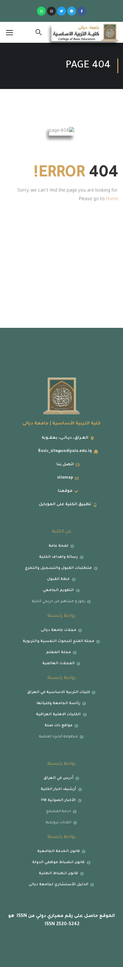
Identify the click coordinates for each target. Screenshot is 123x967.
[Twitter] (61, 11)
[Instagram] (51, 11)
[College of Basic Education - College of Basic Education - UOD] (85, 32)
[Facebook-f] (81, 11)
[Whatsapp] (41, 11)
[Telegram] (71, 11)
